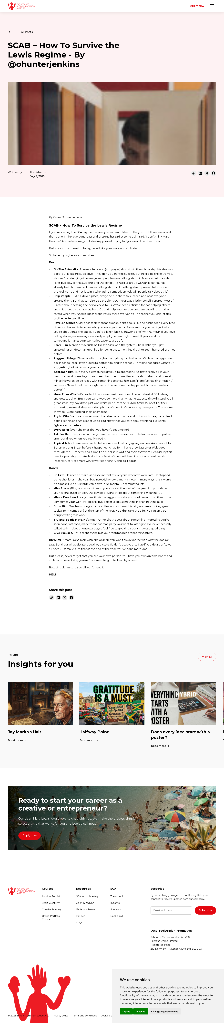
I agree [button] (126, 1011)
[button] (212, 6)
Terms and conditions (84, 1015)
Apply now (197, 5)
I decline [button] (140, 1011)
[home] (21, 6)
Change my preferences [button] (164, 1011)
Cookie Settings (110, 1015)
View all (207, 656)
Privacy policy (60, 1015)
